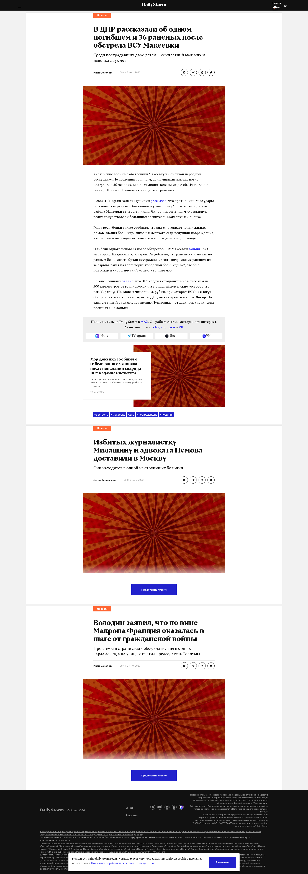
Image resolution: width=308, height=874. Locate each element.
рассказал (158, 201)
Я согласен (222, 862)
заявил (194, 249)
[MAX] (181, 807)
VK (181, 327)
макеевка (118, 414)
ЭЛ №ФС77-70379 (241, 800)
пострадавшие (147, 414)
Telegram (158, 327)
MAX (144, 322)
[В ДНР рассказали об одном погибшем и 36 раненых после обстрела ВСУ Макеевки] (184, 72)
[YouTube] (159, 807)
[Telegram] (152, 807)
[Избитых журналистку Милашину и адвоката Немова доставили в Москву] (184, 480)
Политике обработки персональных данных (123, 863)
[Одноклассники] (174, 807)
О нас (129, 807)
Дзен (171, 327)
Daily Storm (154, 5)
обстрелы (101, 414)
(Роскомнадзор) (201, 800)
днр (131, 414)
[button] (19, 6)
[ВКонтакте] (167, 807)
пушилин (166, 414)
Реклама (132, 815)
